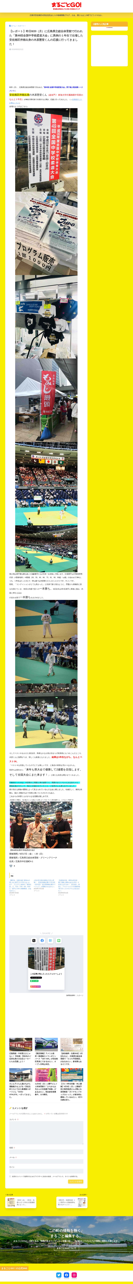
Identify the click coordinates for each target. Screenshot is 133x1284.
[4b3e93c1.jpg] (46, 317)
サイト (12, 1167)
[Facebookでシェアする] (42, 940)
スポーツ (80, 995)
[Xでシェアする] (34, 940)
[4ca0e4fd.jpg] (46, 400)
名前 (12, 1148)
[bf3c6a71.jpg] (46, 150)
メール (13, 1157)
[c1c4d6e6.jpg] (46, 716)
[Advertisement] (46, 68)
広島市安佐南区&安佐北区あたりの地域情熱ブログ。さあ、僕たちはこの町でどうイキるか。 (66, 15)
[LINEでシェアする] (59, 940)
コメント (14, 1119)
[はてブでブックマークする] (50, 940)
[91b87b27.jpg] (46, 621)
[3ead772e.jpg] (41, 825)
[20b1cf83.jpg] (46, 233)
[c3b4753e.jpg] (46, 549)
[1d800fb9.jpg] (46, 663)
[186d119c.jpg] (46, 484)
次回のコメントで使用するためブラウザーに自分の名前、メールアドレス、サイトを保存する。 (45, 1176)
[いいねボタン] (10, 866)
